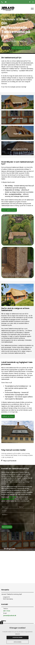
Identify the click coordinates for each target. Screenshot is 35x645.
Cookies (1, 622)
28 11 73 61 (12, 497)
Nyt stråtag (9, 186)
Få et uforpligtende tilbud (21, 48)
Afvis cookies (17, 642)
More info (17, 633)
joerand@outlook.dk (7, 499)
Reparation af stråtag (12, 190)
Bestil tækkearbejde (9, 210)
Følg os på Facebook (9, 461)
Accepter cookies (17, 637)
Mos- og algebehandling (13, 194)
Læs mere (5, 48)
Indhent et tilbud (8, 416)
